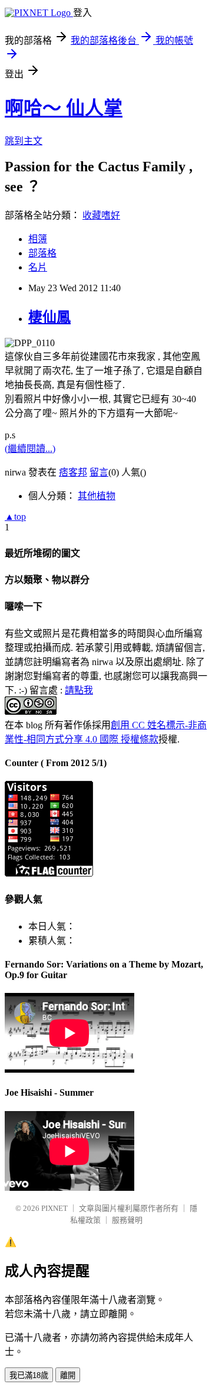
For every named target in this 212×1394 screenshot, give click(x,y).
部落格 (42, 253)
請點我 (79, 690)
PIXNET (54, 1208)
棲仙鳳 (49, 317)
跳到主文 (23, 141)
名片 (37, 267)
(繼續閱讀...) (30, 449)
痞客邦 (73, 472)
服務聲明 (127, 1220)
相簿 (37, 239)
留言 (99, 472)
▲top (15, 517)
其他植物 (96, 496)
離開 (67, 1375)
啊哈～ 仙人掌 (63, 108)
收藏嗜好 (101, 215)
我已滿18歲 (28, 1375)
